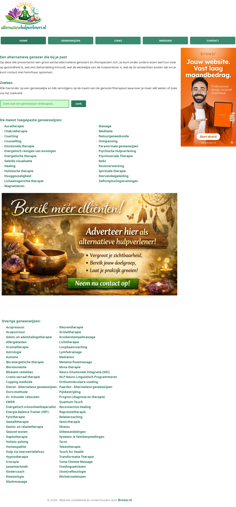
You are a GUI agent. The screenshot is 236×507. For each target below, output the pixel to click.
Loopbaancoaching (73, 347)
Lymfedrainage (70, 352)
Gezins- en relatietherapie (24, 427)
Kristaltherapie (70, 332)
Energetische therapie (20, 156)
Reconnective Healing (75, 407)
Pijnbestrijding (70, 392)
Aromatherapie (17, 347)
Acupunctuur (15, 332)
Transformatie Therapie (76, 457)
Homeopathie (16, 447)
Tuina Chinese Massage (76, 462)
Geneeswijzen (70, 40)
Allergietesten (16, 342)
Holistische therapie (18, 171)
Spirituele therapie (112, 171)
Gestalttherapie (17, 422)
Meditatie (106, 131)
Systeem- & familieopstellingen (81, 437)
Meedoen (165, 40)
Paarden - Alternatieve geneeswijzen (85, 387)
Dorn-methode (17, 392)
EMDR (10, 402)
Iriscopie (12, 462)
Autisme (12, 357)
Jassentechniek (17, 467)
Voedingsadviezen (72, 467)
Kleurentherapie (71, 327)
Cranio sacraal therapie (23, 377)
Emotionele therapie (19, 146)
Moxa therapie (70, 367)
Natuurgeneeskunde (114, 136)
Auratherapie (14, 126)
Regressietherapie (72, 412)
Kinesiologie (15, 477)
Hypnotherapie (17, 457)
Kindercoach (15, 472)
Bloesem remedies (19, 372)
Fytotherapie (15, 417)
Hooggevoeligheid (17, 176)
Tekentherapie (70, 447)
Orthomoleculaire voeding (78, 382)
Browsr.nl (125, 500)
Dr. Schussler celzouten (22, 397)
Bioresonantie (16, 367)
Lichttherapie (69, 342)
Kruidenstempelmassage (77, 337)
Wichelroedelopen (72, 477)
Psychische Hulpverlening (117, 151)
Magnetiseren (14, 186)
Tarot (63, 442)
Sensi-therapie (69, 422)
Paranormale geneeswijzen (118, 146)
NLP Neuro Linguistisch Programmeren (88, 377)
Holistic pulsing (17, 442)
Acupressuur (15, 327)
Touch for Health (71, 452)
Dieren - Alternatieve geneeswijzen (31, 387)
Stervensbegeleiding (114, 176)
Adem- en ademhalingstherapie (29, 337)
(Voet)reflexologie (72, 472)
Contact (213, 40)
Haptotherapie (16, 437)
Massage (105, 126)
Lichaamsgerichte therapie (24, 181)
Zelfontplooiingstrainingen (118, 181)
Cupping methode (19, 382)
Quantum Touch (71, 402)
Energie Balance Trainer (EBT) (27, 412)
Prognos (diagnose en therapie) (82, 397)
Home (23, 40)
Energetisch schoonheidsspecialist (31, 407)
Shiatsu (64, 427)
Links (118, 40)
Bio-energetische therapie (25, 362)
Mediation (66, 357)
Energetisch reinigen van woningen (30, 151)
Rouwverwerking (111, 166)
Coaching (11, 136)
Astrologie (13, 352)
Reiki (102, 161)
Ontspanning (108, 141)
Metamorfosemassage (75, 362)
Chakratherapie (15, 131)
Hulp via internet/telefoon (25, 452)
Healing (10, 166)
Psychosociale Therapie (116, 156)
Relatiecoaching (71, 417)
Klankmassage (16, 482)
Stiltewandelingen (72, 432)
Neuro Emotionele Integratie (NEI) (84, 372)
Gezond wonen (17, 432)
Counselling (12, 141)
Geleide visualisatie (18, 161)
